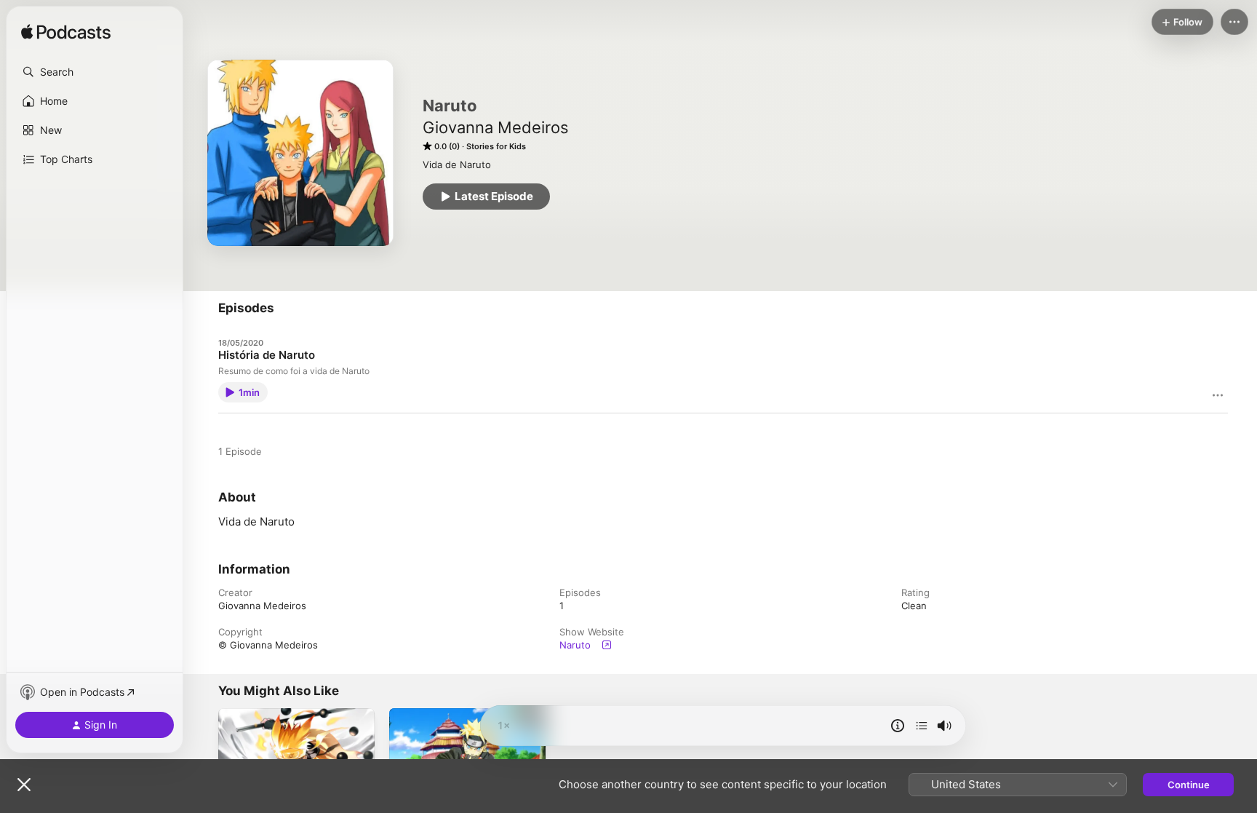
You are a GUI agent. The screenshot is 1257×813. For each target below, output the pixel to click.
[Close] (24, 784)
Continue (1189, 784)
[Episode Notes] (897, 725)
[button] (94, 72)
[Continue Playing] (921, 725)
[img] (66, 32)
